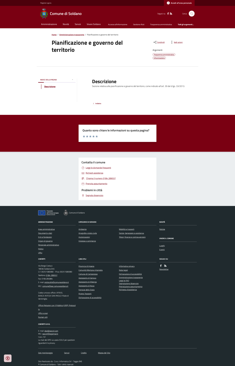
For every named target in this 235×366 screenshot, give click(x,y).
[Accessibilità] (8, 358)
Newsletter (164, 269)
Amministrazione (49, 24)
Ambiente (83, 229)
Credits (84, 352)
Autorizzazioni (84, 237)
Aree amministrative (46, 229)
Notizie (162, 229)
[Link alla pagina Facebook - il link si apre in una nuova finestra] (168, 13)
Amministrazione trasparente (71, 34)
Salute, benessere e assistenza (131, 233)
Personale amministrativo (48, 244)
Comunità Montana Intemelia (91, 270)
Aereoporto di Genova (87, 277)
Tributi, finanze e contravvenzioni (132, 237)
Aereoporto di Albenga (88, 281)
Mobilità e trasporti (126, 229)
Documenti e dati (45, 233)
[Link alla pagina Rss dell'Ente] (165, 265)
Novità (66, 24)
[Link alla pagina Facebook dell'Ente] (160, 265)
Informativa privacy (127, 266)
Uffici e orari (43, 313)
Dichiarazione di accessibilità (90, 297)
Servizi (78, 24)
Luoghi (162, 245)
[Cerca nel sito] (191, 14)
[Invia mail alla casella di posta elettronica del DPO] (51, 330)
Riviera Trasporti (85, 293)
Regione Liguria (45, 3)
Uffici (40, 252)
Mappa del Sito (104, 352)
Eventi (162, 249)
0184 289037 (51, 275)
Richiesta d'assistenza (128, 289)
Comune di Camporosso (88, 274)
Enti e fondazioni (45, 237)
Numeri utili (42, 317)
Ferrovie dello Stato (86, 289)
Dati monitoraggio (45, 352)
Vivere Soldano (94, 24)
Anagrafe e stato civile (88, 233)
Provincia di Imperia (86, 266)
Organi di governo (45, 241)
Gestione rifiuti (138, 24)
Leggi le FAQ (124, 280)
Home (54, 34)
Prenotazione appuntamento (130, 286)
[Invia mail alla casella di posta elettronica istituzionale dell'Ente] (56, 282)
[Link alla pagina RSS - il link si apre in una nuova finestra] (171, 13)
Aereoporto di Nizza (86, 285)
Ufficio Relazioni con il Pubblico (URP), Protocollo (57, 307)
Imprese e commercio (87, 241)
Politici (40, 248)
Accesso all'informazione (117, 24)
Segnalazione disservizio (129, 283)
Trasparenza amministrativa (161, 24)
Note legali (123, 270)
